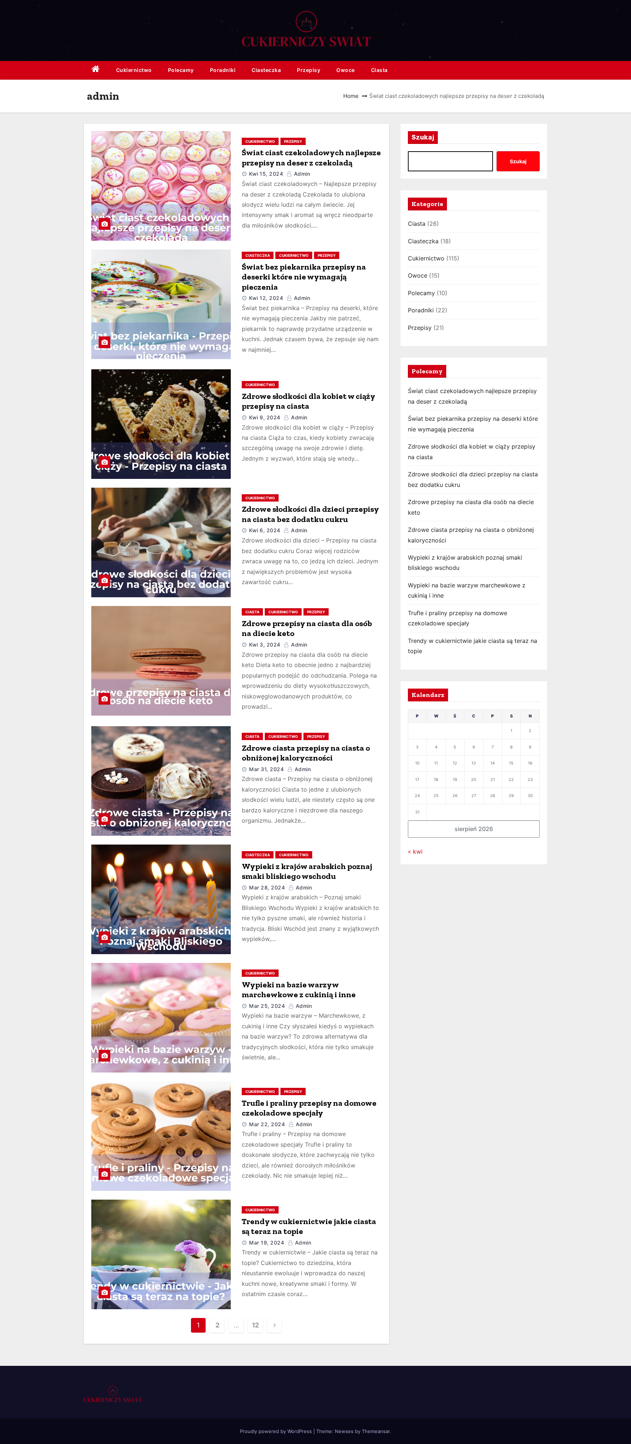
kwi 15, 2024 (266, 174)
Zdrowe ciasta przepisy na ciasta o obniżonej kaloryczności (306, 753)
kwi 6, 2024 (264, 530)
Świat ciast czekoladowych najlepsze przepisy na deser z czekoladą (311, 158)
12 (255, 1325)
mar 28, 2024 (267, 887)
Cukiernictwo (134, 70)
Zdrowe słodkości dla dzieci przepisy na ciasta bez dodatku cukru (310, 514)
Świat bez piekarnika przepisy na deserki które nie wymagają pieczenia (304, 277)
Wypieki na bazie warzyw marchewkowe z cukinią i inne (299, 990)
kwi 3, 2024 (264, 644)
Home (351, 95)
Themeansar (376, 1431)
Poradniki (223, 70)
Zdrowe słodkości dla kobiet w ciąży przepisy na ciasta (308, 401)
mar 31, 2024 (266, 769)
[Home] (96, 70)
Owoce (345, 70)
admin (301, 174)
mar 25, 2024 (267, 1006)
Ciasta (379, 70)
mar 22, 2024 (267, 1124)
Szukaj (423, 137)
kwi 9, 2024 (264, 417)
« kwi (415, 851)
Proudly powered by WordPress (276, 1431)
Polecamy (181, 70)
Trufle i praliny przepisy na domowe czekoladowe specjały (309, 1108)
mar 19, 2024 (266, 1242)
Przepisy (308, 70)
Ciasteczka (266, 70)
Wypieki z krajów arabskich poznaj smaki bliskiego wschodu (307, 871)
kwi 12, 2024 (266, 298)
